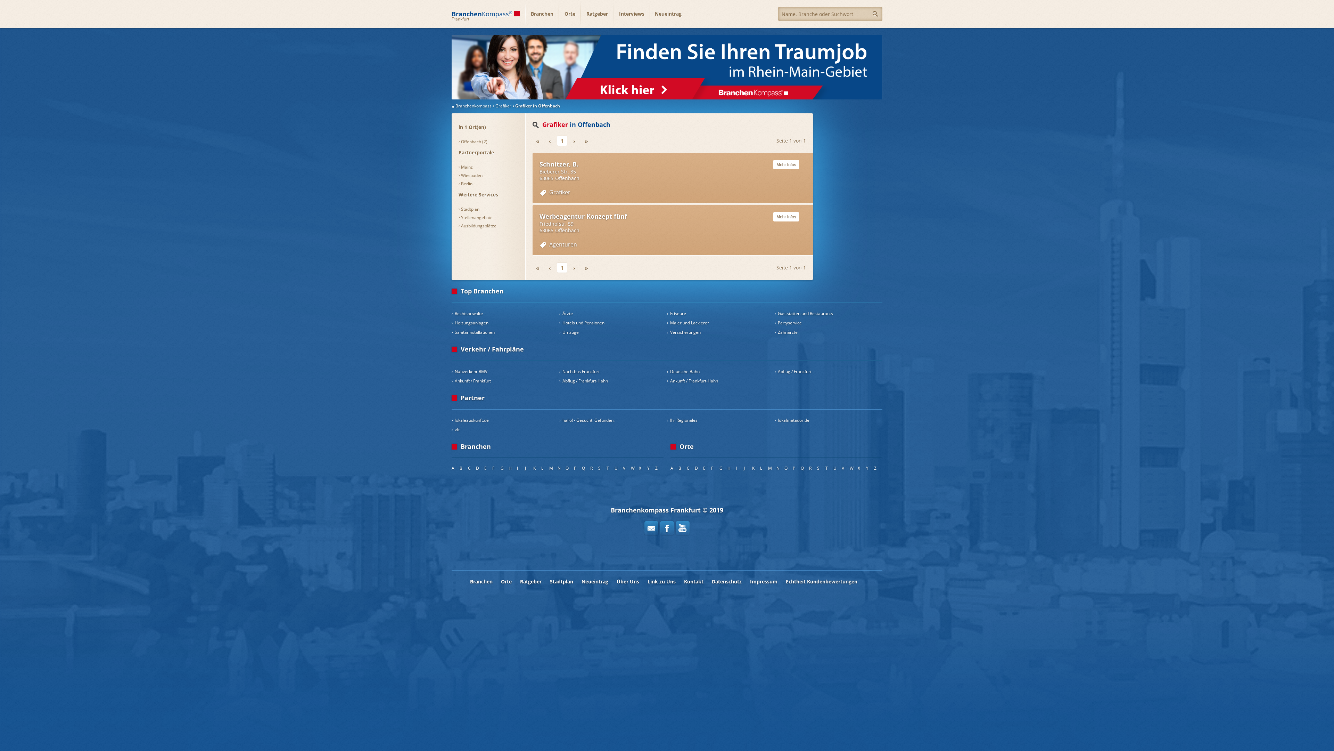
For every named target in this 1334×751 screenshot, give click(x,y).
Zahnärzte (788, 332)
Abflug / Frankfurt (795, 371)
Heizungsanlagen (471, 323)
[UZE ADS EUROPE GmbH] (667, 67)
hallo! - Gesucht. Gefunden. (588, 420)
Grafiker (559, 192)
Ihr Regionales (684, 420)
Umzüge (570, 332)
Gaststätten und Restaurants (805, 313)
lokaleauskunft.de (472, 420)
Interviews (631, 13)
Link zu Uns (662, 581)
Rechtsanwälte (469, 313)
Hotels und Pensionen (583, 323)
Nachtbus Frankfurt (581, 371)
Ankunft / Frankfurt (473, 381)
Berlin (466, 184)
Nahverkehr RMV (471, 371)
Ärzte (567, 313)
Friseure (678, 313)
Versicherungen (685, 332)
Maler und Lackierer (689, 323)
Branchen (542, 13)
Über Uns (628, 581)
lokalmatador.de (793, 420)
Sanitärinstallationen (475, 332)
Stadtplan (470, 209)
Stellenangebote (477, 217)
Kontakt (693, 581)
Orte (570, 13)
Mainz (467, 167)
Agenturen (563, 244)
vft (457, 430)
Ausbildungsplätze (478, 226)
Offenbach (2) (474, 142)
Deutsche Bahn (685, 371)
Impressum (763, 581)
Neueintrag (668, 13)
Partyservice (790, 323)
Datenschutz (727, 581)
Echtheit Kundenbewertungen (821, 581)
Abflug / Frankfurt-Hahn (585, 381)
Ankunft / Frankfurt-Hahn (694, 381)
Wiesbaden (472, 175)
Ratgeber (597, 13)
